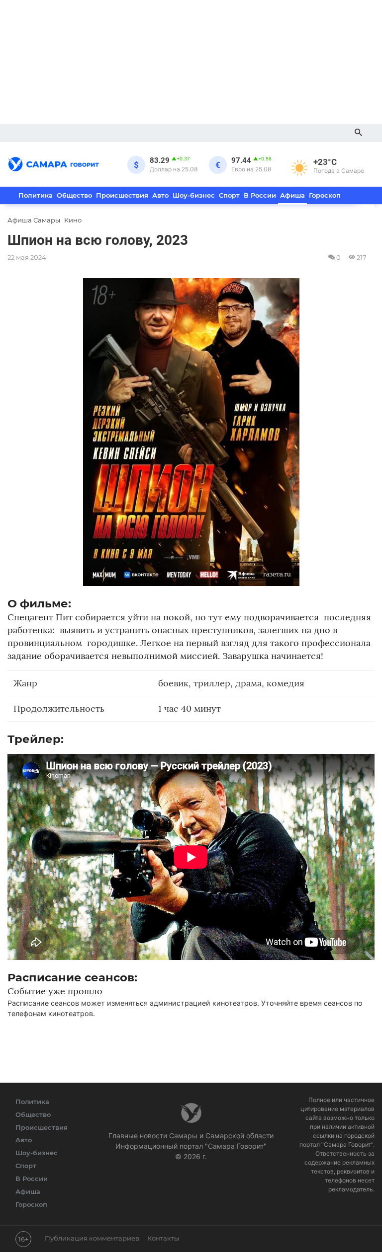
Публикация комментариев (92, 1238)
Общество (74, 195)
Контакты (163, 1238)
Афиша (292, 195)
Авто (160, 195)
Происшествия (122, 195)
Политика (35, 195)
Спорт (229, 195)
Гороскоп (325, 195)
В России (260, 195)
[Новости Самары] (53, 162)
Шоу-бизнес (194, 195)
